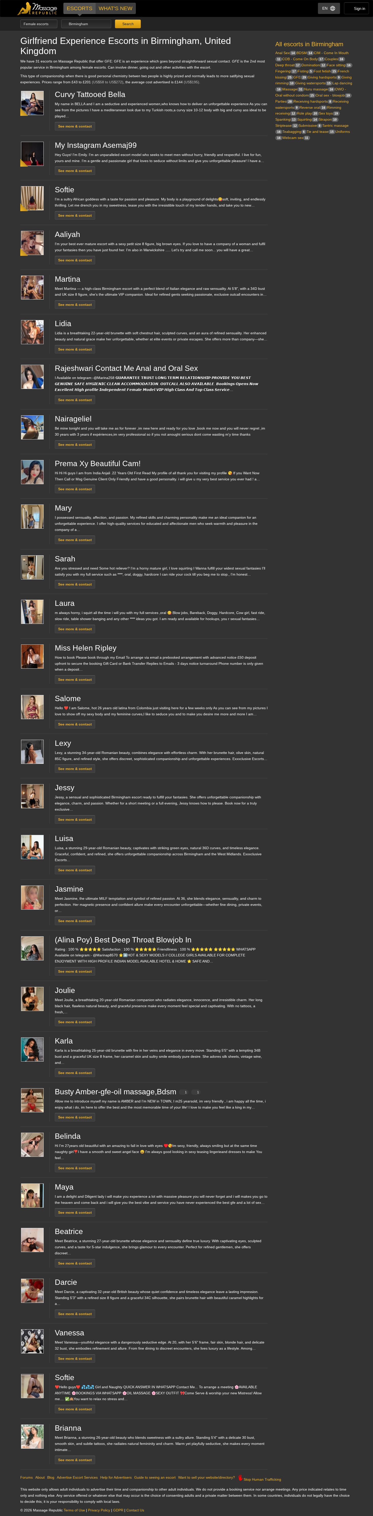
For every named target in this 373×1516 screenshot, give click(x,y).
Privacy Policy (99, 1510)
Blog (50, 1477)
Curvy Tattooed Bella (90, 94)
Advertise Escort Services (77, 1477)
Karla (64, 1041)
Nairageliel (73, 419)
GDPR (118, 1510)
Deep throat (287, 65)
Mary (63, 508)
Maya (64, 1187)
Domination (313, 65)
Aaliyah (67, 234)
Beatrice (69, 1231)
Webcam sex (295, 138)
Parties (283, 101)
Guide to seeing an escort (155, 1477)
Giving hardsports (324, 77)
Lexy (63, 743)
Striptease (286, 125)
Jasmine (69, 889)
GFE (299, 77)
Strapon (328, 119)
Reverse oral (312, 107)
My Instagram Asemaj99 (96, 145)
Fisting (305, 71)
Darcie (66, 1282)
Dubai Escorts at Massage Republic (37, 8)
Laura (65, 603)
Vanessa (69, 1333)
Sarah (65, 559)
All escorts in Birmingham (309, 44)
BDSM (304, 53)
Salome (68, 698)
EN (325, 8)
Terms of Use (74, 1510)
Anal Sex (285, 53)
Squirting (307, 119)
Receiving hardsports (312, 101)
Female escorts (36, 24)
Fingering (285, 71)
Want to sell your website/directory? (206, 1477)
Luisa (64, 838)
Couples (334, 59)
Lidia (63, 323)
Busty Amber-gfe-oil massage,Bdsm (127, 1091)
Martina (67, 279)
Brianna (68, 1428)
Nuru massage (318, 89)
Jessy (64, 787)
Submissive (309, 125)
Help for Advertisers (116, 1477)
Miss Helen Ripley (85, 648)
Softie (64, 189)
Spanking (285, 119)
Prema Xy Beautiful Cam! (98, 463)
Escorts (79, 8)
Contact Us (135, 1510)
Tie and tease (320, 132)
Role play (307, 113)
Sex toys (328, 113)
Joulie (65, 990)
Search (127, 24)
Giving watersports (313, 83)
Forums (26, 1477)
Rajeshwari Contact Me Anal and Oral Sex (126, 368)
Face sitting (339, 65)
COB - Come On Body (302, 59)
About (40, 1477)
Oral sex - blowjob (333, 95)
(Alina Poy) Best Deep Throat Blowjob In (123, 940)
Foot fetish (325, 71)
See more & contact (75, 126)
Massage (292, 89)
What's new (115, 8)
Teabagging (293, 132)
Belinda (68, 1136)
